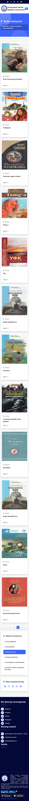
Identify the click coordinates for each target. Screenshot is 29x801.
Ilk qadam (6, 468)
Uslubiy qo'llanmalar (12, 657)
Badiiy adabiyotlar (8, 28)
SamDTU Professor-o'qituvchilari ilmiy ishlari (14, 668)
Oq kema (6, 371)
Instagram (8, 719)
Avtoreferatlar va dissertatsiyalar (15, 662)
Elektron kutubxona (16, 26)
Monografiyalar (10, 647)
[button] (26, 8)
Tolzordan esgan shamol (11, 176)
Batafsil (5, 85)
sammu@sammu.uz (11, 741)
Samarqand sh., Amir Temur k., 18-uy (16, 733)
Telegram (8, 709)
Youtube (7, 723)
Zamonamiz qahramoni (11, 613)
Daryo (5, 565)
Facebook (8, 712)
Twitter (7, 716)
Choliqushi (6, 128)
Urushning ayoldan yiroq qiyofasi (12, 420)
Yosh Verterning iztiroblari (12, 79)
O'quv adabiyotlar (11, 641)
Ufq (4, 273)
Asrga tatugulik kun (10, 516)
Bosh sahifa (5, 26)
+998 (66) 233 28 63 (10, 737)
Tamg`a (5, 225)
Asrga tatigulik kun (10, 322)
